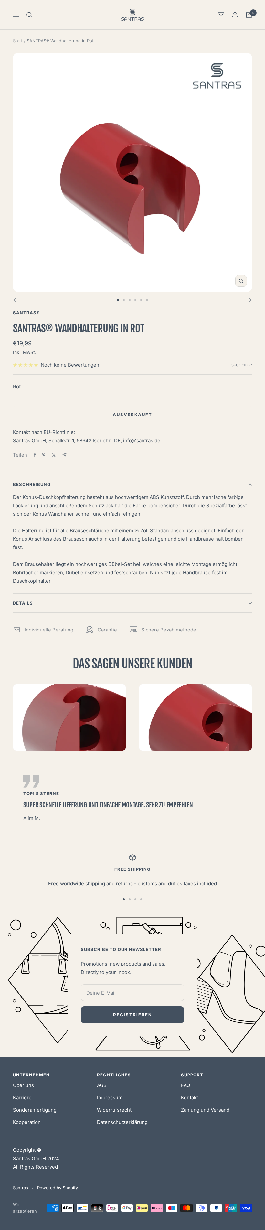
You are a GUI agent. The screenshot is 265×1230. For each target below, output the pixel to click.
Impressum (109, 1098)
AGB (102, 1085)
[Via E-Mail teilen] (64, 455)
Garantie (107, 630)
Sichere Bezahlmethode (168, 630)
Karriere (22, 1098)
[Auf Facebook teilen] (35, 455)
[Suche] (29, 15)
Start (18, 40)
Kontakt (189, 1098)
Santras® (26, 312)
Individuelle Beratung (49, 630)
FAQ (185, 1085)
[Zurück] (15, 300)
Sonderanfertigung (35, 1110)
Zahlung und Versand (205, 1110)
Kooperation (27, 1122)
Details (23, 603)
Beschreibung (32, 484)
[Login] (235, 14)
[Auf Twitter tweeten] (54, 455)
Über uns (23, 1085)
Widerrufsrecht (114, 1110)
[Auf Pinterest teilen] (43, 455)
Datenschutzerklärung (122, 1122)
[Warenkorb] (249, 15)
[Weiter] (249, 300)
